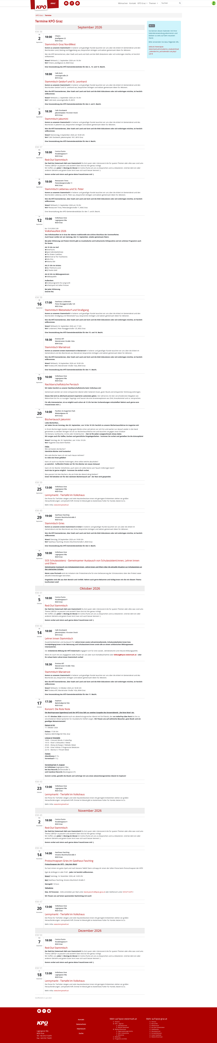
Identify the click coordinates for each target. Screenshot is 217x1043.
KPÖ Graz (142, 3)
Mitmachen (123, 3)
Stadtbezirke (155, 1029)
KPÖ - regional (119, 1023)
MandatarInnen (155, 1031)
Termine (117, 1022)
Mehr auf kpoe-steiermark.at (123, 1019)
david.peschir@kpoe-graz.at (94, 892)
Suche (81, 1033)
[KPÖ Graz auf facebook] (66, 3)
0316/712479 (127, 892)
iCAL (152, 26)
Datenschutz (81, 1024)
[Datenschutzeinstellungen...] (213, 3)
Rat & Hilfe (154, 1023)
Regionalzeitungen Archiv (125, 1031)
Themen (152, 3)
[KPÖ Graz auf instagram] (72, 3)
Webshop (117, 1037)
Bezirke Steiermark (123, 1027)
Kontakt (132, 3)
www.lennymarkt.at (61, 505)
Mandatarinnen (122, 1025)
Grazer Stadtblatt (156, 1035)
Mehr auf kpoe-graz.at (156, 1019)
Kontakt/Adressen (156, 1033)
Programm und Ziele (121, 1039)
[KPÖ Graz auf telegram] (77, 3)
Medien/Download (120, 1029)
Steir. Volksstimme (123, 1033)
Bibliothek (121, 1035)
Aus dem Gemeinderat (157, 1027)
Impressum (81, 1029)
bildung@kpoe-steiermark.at (125, 655)
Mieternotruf (155, 1025)
